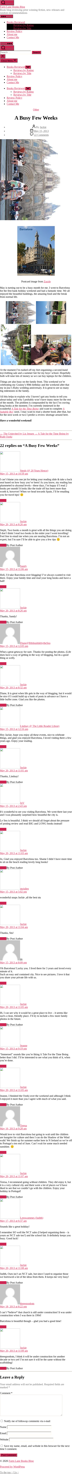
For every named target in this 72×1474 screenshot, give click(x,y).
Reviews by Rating (23, 25)
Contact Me (13, 37)
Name (3, 1427)
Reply (3, 500)
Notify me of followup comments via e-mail (27, 1421)
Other (36, 109)
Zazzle (47, 281)
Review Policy (14, 31)
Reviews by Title (22, 28)
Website (4, 1439)
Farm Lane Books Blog (12, 6)
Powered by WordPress (12, 1466)
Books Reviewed (16, 22)
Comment (6, 1393)
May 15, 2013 (41, 131)
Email (3, 1433)
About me (12, 34)
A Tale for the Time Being (25, 408)
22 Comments (41, 134)
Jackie (43, 127)
